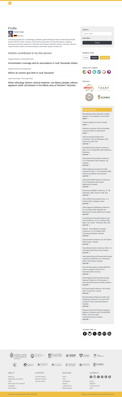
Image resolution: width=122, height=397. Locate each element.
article (85, 118)
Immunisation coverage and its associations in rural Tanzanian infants (43, 63)
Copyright (11, 386)
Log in (92, 381)
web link (86, 144)
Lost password (94, 386)
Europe (64, 383)
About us (11, 376)
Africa (64, 376)
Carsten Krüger (19, 32)
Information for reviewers (16, 383)
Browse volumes (41, 379)
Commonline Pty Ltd (107, 394)
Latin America (67, 386)
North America (67, 388)
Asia (63, 379)
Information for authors (15, 379)
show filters (86, 38)
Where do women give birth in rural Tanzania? (31, 73)
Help (91, 388)
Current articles (40, 376)
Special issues (40, 381)
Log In (86, 57)
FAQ (9, 381)
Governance (12, 388)
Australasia (66, 381)
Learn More (105, 57)
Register (94, 57)
